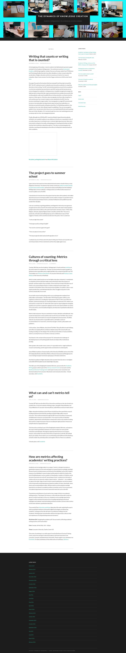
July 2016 (31, 595)
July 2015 (31, 631)
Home (31, 39)
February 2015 (32, 642)
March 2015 (31, 638)
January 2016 (32, 616)
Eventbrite (42, 441)
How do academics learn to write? (86, 73)
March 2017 (31, 565)
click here (65, 539)
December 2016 (32, 576)
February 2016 (32, 613)
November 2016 (32, 580)
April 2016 (31, 605)
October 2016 (32, 584)
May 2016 (31, 602)
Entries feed (81, 99)
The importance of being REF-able (86, 57)
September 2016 (32, 587)
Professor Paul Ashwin (43, 273)
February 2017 (32, 569)
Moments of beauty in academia (85, 79)
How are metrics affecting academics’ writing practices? (48, 458)
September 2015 (32, 627)
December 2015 (32, 620)
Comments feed (82, 102)
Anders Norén (71, 650)
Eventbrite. (40, 373)
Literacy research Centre (53, 367)
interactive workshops (44, 507)
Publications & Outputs (68, 39)
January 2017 (32, 573)
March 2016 (31, 609)
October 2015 (32, 624)
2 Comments (52, 263)
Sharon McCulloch (45, 63)
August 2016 (32, 591)
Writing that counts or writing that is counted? (48, 58)
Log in (79, 95)
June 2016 (31, 598)
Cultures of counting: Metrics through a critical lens (48, 258)
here (30, 79)
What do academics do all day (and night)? (87, 84)
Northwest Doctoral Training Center (38, 369)
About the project (41, 39)
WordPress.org (81, 106)
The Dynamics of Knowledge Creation (63, 16)
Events (50, 39)
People (57, 39)
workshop (67, 267)
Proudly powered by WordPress (38, 650)
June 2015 (31, 634)
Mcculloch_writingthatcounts (37, 159)
